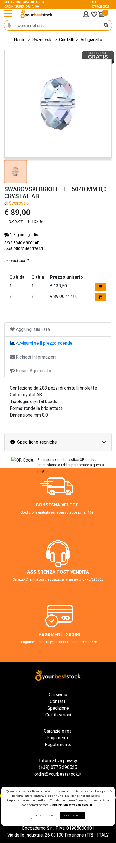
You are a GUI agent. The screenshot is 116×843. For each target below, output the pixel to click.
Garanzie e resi (58, 731)
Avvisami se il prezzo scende (43, 343)
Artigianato (91, 39)
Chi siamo (58, 694)
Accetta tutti (72, 815)
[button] (110, 791)
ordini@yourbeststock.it (58, 774)
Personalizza (44, 815)
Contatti (58, 701)
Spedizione (58, 708)
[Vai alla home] (36, 14)
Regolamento (58, 744)
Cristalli (66, 39)
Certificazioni (58, 715)
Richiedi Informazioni (35, 357)
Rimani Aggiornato (33, 370)
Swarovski (42, 39)
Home (20, 39)
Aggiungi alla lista (32, 329)
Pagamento (58, 737)
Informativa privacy (58, 760)
